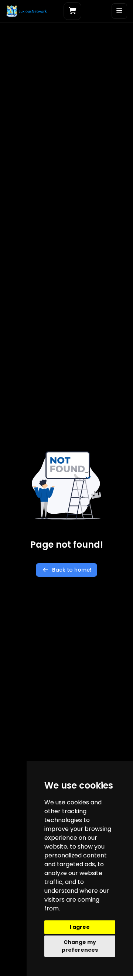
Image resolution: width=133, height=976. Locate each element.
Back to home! (71, 569)
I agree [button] (80, 927)
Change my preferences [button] (80, 946)
